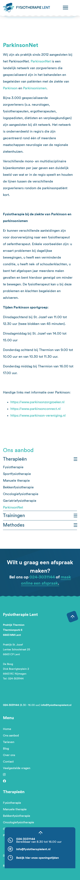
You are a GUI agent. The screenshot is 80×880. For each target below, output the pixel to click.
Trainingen (14, 515)
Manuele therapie (16, 480)
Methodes (13, 525)
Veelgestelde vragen (16, 768)
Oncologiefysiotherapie (20, 494)
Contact (8, 761)
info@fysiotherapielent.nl (56, 705)
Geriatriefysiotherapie (19, 501)
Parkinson (10, 88)
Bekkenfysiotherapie (18, 487)
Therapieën (15, 459)
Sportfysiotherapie (17, 474)
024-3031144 (42, 577)
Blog (6, 748)
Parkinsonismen (35, 88)
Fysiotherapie (13, 467)
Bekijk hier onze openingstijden (37, 857)
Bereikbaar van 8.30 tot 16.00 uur (39, 841)
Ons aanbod (11, 735)
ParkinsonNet (41, 61)
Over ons (9, 755)
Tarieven (8, 742)
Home (7, 729)
